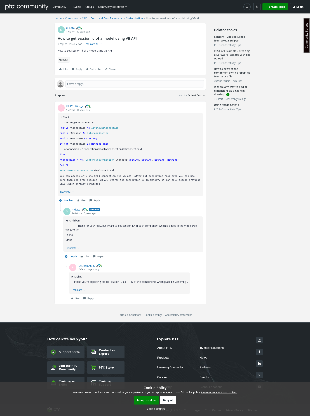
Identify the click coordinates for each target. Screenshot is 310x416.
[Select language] (256, 6)
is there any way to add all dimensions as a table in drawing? (231, 90)
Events (77, 6)
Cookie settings (153, 314)
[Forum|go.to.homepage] (26, 7)
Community (72, 18)
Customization (134, 18)
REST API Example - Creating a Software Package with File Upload (232, 54)
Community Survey (307, 35)
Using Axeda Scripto (226, 105)
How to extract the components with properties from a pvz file (232, 72)
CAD (84, 18)
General (63, 59)
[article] (130, 154)
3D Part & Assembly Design (230, 99)
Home (58, 18)
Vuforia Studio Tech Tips (228, 81)
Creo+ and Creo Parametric (107, 18)
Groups (89, 6)
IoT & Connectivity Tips (227, 45)
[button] (275, 6)
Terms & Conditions (130, 314)
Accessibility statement (178, 314)
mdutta (70, 28)
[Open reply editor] (130, 84)
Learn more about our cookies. (219, 392)
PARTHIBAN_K (74, 106)
